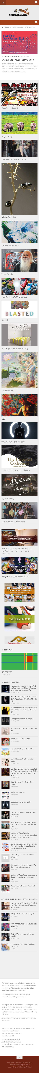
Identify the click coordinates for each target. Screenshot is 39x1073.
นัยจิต (4, 419)
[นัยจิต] (20, 405)
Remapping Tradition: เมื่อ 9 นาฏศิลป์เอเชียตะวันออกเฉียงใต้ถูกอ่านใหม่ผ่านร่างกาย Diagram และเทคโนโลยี (23, 688)
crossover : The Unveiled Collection (16, 470)
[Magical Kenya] (20, 123)
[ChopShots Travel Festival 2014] (20, 42)
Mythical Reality (8, 498)
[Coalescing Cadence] (6, 795)
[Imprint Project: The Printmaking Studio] (6, 762)
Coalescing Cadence (17, 792)
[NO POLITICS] (20, 661)
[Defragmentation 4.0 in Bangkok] (6, 721)
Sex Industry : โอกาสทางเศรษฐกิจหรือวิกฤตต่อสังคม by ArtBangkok (23, 866)
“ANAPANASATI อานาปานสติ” (13, 442)
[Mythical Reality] (20, 485)
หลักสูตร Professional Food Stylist (15, 576)
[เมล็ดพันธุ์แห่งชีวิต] (20, 189)
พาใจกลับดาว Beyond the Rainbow (22, 749)
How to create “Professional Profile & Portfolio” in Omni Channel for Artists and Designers (18, 551)
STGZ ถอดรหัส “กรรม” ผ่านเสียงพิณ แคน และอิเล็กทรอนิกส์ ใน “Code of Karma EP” (24, 710)
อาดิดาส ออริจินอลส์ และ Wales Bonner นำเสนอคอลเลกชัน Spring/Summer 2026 (24, 877)
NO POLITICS (7, 672)
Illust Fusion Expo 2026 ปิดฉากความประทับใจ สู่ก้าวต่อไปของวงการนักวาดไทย (23, 824)
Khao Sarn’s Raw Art (10, 108)
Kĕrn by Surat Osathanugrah (13, 521)
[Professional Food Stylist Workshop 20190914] (6, 947)
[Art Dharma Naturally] (20, 232)
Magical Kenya (7, 136)
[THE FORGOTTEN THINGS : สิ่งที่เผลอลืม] (6, 731)
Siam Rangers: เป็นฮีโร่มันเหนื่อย (14, 297)
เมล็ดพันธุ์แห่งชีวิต (9, 217)
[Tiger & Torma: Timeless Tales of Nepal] (6, 785)
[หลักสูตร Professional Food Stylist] (20, 565)
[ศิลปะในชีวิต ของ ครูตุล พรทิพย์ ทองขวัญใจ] (6, 937)
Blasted (5, 320)
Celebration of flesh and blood (14, 159)
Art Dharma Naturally (10, 245)
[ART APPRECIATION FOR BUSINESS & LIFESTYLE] (6, 927)
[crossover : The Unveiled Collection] (20, 456)
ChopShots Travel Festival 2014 (18, 59)
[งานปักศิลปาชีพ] (20, 370)
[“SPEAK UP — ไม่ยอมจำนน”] (6, 742)
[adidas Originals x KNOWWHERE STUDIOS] (6, 858)
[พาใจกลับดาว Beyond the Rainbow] (6, 752)
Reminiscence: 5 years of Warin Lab (23, 886)
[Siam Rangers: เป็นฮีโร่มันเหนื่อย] (20, 286)
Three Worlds (7, 274)
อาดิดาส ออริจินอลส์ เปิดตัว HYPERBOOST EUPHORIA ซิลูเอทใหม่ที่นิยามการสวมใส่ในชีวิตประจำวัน (24, 835)
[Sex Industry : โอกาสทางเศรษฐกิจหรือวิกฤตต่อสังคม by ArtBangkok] (6, 868)
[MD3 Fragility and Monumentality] (20, 335)
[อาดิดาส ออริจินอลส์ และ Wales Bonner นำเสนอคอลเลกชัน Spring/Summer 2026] (6, 878)
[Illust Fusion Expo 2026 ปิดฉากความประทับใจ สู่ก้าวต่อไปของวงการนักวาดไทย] (6, 825)
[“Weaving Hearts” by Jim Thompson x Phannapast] (6, 815)
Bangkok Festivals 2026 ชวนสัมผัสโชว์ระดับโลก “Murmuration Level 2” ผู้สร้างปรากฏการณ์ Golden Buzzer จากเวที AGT (24, 772)
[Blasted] (20, 309)
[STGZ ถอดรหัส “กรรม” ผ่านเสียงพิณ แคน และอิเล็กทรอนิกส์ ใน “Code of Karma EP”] (6, 711)
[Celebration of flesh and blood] (20, 148)
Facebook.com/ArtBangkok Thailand (13, 997)
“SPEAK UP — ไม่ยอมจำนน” (20, 739)
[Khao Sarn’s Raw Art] (20, 94)
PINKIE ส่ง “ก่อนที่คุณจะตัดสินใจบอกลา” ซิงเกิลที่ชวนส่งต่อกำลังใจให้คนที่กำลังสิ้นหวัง (24, 699)
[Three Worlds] (20, 260)
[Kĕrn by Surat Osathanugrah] (20, 510)
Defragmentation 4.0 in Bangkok (22, 719)
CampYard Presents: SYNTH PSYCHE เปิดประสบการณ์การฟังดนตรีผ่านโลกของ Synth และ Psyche (24, 846)
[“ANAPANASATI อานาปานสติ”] (20, 430)
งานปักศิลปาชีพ (8, 390)
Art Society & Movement (11, 56)
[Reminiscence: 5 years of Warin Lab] (6, 889)
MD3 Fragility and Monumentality (15, 348)
